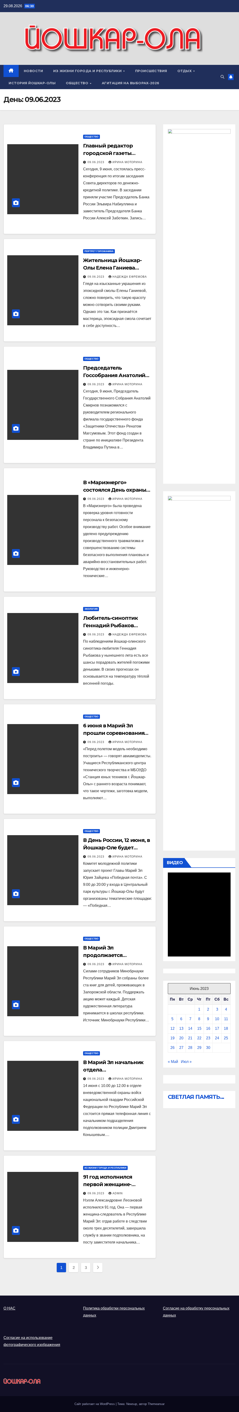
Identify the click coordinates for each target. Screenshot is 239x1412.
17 (217, 1028)
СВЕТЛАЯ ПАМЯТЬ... (196, 1096)
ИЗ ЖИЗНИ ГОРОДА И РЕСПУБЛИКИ (88, 71)
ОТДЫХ (185, 71)
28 (190, 1048)
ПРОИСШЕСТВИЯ (151, 71)
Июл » (186, 1062)
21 (190, 1038)
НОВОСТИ (33, 71)
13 (181, 1028)
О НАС (9, 1308)
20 (181, 1038)
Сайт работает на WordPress (95, 1404)
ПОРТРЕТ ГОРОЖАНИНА (98, 251)
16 (208, 1028)
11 (226, 1019)
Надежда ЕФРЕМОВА (129, 276)
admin (117, 1193)
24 (217, 1038)
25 (226, 1038)
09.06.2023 (96, 162)
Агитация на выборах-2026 (130, 83)
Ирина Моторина (127, 162)
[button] (222, 77)
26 (172, 1048)
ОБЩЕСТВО (77, 83)
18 (226, 1028)
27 (181, 1048)
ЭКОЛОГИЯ (91, 609)
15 (199, 1028)
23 (208, 1038)
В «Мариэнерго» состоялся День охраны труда (114, 490)
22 (199, 1038)
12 (172, 1028)
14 (190, 1028)
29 (199, 1048)
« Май (173, 1062)
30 (208, 1048)
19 (172, 1038)
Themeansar (156, 1404)
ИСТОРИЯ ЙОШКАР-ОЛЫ (32, 83)
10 (217, 1019)
